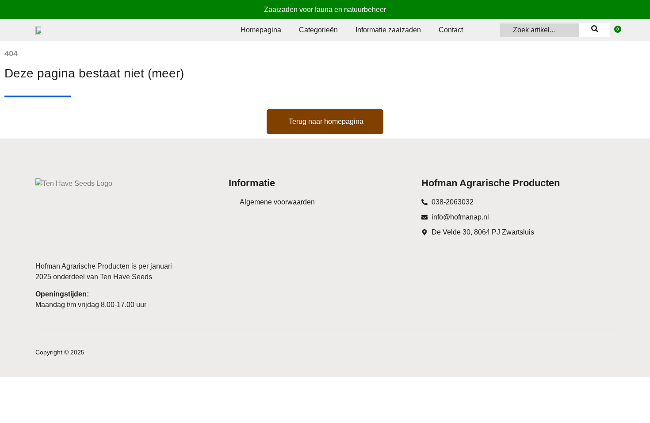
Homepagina (261, 30)
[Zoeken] (594, 30)
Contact (451, 30)
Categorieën (318, 30)
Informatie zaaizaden (388, 30)
